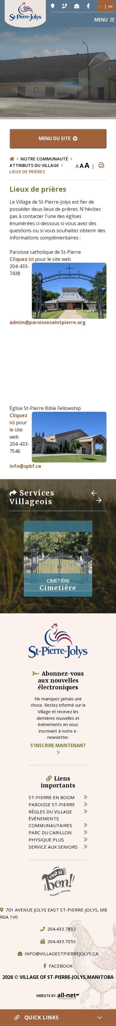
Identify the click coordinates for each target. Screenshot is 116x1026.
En (110, 6)
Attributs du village (34, 165)
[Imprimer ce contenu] (101, 165)
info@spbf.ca (25, 466)
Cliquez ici (22, 259)
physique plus (46, 840)
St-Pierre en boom (52, 797)
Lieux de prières (27, 171)
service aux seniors (53, 847)
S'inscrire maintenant (58, 745)
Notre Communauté (44, 159)
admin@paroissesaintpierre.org (48, 322)
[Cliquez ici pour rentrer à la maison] (15, 159)
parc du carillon (50, 832)
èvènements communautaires (50, 821)
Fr (101, 6)
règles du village (50, 812)
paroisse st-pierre (52, 804)
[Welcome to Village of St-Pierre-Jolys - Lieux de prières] (25, 13)
